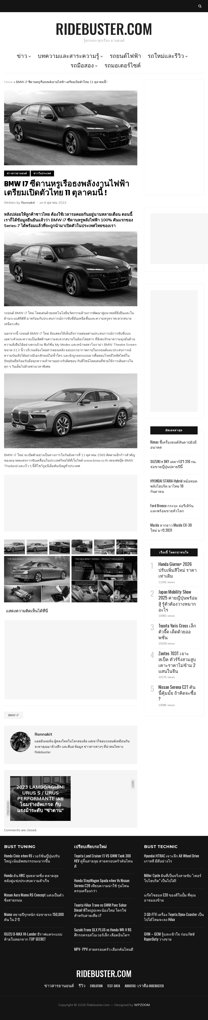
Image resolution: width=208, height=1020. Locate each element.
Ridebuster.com (104, 28)
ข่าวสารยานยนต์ (17, 173)
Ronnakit (28, 203)
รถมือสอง (82, 66)
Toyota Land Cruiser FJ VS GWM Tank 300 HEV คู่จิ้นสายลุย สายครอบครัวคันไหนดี (103, 860)
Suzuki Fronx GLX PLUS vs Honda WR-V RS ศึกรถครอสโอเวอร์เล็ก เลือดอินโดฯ (102, 932)
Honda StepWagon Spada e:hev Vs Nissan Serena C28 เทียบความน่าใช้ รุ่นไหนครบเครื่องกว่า (101, 885)
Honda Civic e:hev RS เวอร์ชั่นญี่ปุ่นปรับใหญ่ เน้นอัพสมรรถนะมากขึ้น (32, 858)
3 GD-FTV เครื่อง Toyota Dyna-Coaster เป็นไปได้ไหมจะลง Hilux (174, 917)
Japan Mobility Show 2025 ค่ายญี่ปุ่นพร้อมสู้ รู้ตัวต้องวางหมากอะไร (177, 600)
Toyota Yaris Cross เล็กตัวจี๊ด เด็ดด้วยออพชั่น (177, 631)
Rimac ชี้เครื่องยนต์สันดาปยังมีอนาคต (173, 444)
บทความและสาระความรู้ (68, 56)
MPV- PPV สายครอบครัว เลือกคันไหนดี (103, 949)
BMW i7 (13, 715)
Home (8, 82)
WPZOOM (142, 1005)
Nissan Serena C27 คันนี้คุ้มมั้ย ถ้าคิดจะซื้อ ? (177, 693)
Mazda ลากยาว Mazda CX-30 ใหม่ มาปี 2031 (171, 527)
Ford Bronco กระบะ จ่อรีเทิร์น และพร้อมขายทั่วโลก (171, 508)
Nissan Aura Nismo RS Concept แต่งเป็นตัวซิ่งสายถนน (34, 897)
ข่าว (22, 56)
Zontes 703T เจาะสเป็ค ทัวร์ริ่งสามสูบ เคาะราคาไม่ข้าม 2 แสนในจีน (177, 662)
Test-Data (113, 986)
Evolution (96, 986)
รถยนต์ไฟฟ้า (125, 56)
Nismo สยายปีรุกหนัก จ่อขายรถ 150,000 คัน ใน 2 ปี (34, 917)
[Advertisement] (70, 503)
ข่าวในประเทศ (42, 173)
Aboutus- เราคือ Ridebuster (144, 986)
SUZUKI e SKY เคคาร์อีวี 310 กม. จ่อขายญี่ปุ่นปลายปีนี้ (173, 464)
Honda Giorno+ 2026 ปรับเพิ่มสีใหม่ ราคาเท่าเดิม (177, 570)
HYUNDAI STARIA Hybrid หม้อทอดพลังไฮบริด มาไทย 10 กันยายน (173, 486)
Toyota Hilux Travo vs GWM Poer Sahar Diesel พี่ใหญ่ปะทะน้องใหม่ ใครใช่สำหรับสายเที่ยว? (100, 910)
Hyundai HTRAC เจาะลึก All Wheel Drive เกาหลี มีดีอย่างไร (171, 858)
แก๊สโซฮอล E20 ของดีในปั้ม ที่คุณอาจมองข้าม (170, 897)
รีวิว (82, 986)
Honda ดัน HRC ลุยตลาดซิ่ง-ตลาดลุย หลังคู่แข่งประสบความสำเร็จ (31, 878)
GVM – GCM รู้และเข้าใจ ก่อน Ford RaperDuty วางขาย (169, 936)
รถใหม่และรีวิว (166, 56)
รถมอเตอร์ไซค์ (122, 66)
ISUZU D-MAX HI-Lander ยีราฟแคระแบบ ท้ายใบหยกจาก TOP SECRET (33, 936)
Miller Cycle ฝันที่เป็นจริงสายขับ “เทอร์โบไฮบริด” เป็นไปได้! (172, 878)
